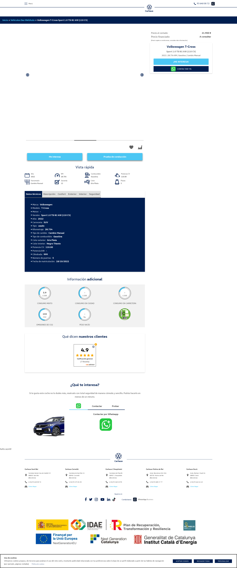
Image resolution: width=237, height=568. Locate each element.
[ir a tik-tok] (114, 499)
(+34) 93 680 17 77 (156, 482)
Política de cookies (38, 564)
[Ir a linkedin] (108, 499)
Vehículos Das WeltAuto (22, 20)
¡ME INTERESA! (181, 61)
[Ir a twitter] (91, 499)
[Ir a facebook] (86, 499)
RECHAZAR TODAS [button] (203, 561)
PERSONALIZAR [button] (223, 561)
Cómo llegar (33, 486)
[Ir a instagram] (96, 499)
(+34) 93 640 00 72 (35, 482)
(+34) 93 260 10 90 (115, 482)
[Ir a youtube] (102, 499)
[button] (27, 75)
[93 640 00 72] (213, 3)
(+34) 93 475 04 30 (75, 482)
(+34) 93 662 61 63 (196, 482)
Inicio (5, 20)
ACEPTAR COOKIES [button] (182, 561)
